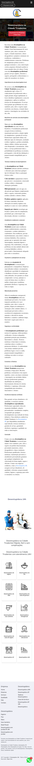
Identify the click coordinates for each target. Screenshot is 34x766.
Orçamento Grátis (8, 5)
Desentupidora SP (21, 466)
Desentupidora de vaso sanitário (9, 615)
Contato (3, 703)
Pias (2, 717)
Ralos (2, 719)
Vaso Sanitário (5, 722)
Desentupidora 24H (24, 690)
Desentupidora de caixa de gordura (24, 594)
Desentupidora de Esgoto (9, 573)
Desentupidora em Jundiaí (7, 733)
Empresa (4, 692)
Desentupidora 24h (8, 2)
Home (3, 690)
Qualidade (4, 697)
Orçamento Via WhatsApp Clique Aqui (17, 33)
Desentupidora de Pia (24, 573)
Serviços (3, 695)
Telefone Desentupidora (22, 696)
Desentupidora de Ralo (9, 594)
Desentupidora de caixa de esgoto (9, 636)
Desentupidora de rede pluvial (24, 636)
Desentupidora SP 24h (23, 703)
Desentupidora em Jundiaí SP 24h (7, 728)
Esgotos (3, 714)
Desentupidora (22, 707)
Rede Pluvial (4, 725)
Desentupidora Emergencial (24, 615)
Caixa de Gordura (23, 699)
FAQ (2, 700)
